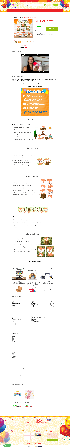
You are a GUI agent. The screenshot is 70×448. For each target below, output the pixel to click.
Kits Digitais (41, 10)
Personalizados (48, 10)
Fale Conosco (45, 1)
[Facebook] (50, 420)
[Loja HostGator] (38, 446)
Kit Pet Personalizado (33, 10)
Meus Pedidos (41, 1)
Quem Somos (54, 10)
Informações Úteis (27, 418)
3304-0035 (24, 0)
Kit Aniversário (17, 10)
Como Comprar (26, 419)
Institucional (14, 418)
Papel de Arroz (38, 12)
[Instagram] (48, 420)
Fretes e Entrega (26, 422)
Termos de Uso (26, 421)
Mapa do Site (14, 421)
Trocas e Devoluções (27, 426)
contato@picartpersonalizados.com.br (41, 422)
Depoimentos (31, 12)
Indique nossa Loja (15, 425)
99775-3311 (32, 0)
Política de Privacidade (27, 425)
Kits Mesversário (24, 10)
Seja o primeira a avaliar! (38, 25)
